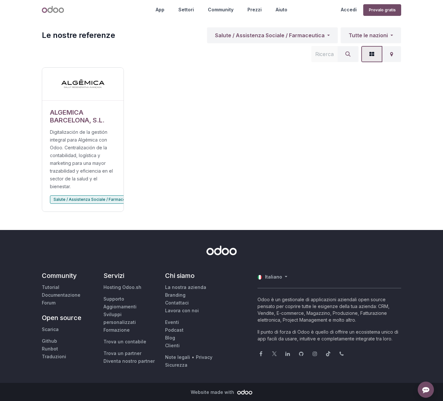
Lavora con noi (182, 310)
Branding (175, 295)
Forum (48, 302)
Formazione (116, 330)
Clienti (172, 345)
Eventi (172, 322)
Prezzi (254, 9)
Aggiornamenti (120, 306)
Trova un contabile (124, 341)
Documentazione (61, 295)
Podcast (174, 330)
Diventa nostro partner (129, 361)
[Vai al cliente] (83, 84)
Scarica (50, 329)
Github (49, 341)
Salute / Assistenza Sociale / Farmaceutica (270, 35)
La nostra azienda (185, 287)
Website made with (213, 392)
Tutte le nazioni (368, 35)
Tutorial (50, 287)
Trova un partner (122, 353)
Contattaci (177, 302)
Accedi (349, 9)
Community (220, 9)
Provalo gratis (382, 9)
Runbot (50, 348)
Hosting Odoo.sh (122, 287)
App (160, 9)
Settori (186, 9)
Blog (170, 337)
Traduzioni (54, 356)
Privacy (204, 357)
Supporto (113, 299)
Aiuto (281, 9)
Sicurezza (176, 365)
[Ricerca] (348, 54)
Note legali (177, 357)
